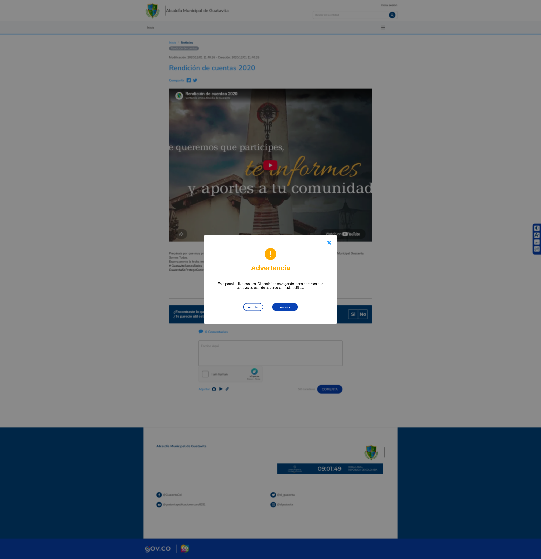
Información (285, 307)
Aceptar (253, 307)
